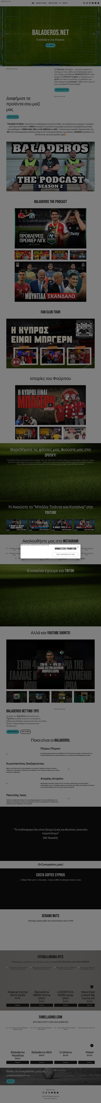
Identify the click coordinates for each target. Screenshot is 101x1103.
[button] (78, 547)
